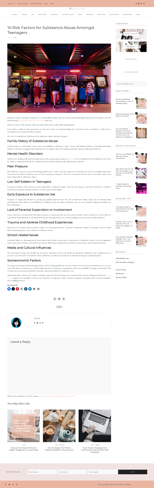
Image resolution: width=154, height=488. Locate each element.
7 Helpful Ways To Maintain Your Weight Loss (124, 186)
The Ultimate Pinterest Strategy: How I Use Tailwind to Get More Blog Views (124, 240)
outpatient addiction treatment (31, 120)
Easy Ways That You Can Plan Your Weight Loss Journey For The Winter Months (125, 172)
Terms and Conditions (140, 484)
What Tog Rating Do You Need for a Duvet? (125, 115)
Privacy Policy (121, 277)
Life (32, 14)
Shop (52, 3)
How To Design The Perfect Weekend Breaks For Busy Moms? (59, 449)
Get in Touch (121, 270)
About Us (11, 3)
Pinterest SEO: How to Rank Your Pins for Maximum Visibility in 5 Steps (124, 225)
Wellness (42, 14)
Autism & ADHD (68, 14)
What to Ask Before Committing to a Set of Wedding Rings (124, 101)
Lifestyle (54, 14)
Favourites (114, 14)
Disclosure (120, 273)
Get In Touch (22, 3)
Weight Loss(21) (131, 33)
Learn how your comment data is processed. (57, 396)
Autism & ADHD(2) (131, 72)
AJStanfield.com (122, 258)
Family (14, 14)
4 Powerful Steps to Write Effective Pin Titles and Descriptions (125, 209)
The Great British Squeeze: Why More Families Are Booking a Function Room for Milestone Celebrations (124, 133)
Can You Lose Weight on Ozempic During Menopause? (125, 156)
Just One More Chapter (125, 262)
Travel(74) (131, 46)
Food (80, 14)
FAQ (46, 3)
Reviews (90, 14)
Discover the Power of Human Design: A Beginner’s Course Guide (23, 449)
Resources (127, 14)
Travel (24, 14)
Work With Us (36, 3)
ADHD (72, 159)
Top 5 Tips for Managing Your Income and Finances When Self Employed (94, 450)
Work (97, 445)
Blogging (101, 14)
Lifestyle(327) (131, 59)
